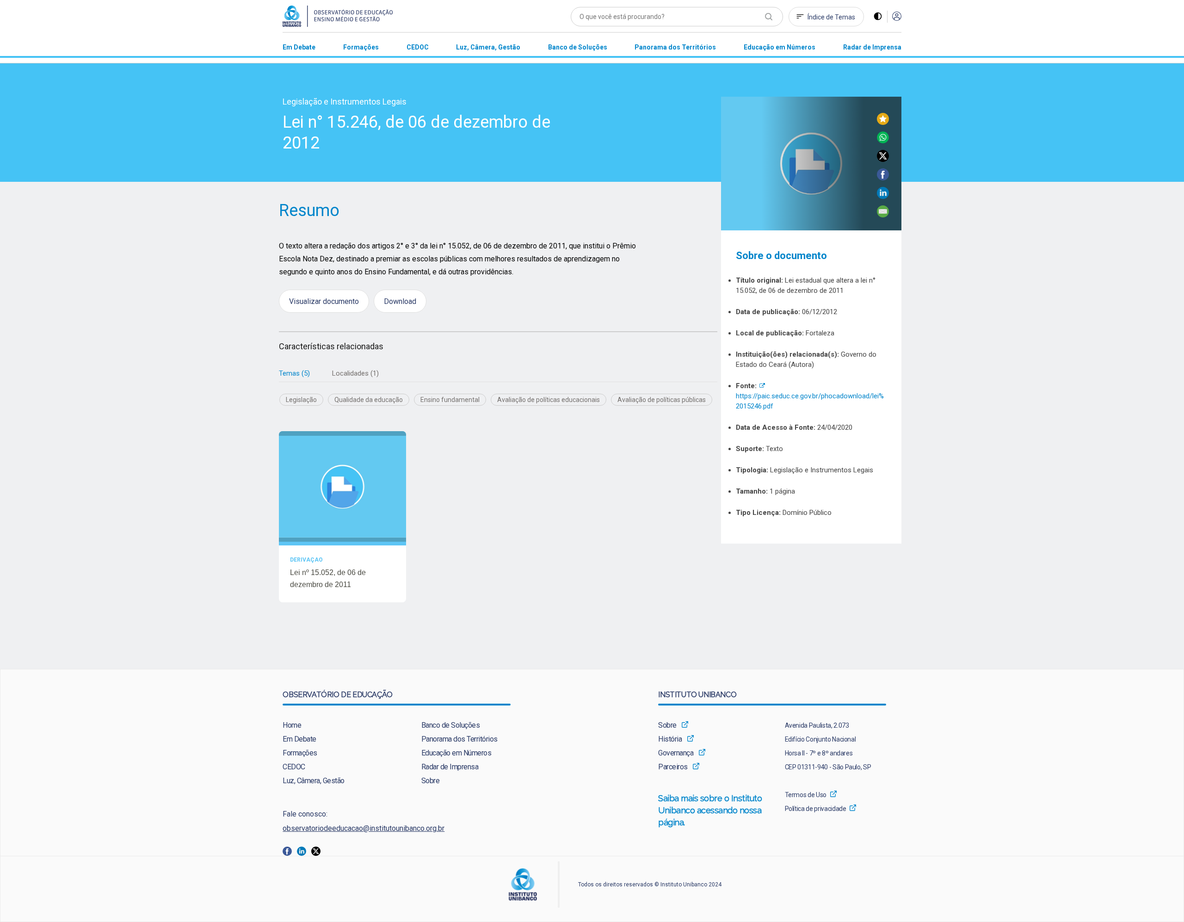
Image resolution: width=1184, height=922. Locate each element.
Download (400, 301)
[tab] (294, 373)
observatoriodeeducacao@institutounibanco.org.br (363, 828)
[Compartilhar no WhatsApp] (883, 140)
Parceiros (673, 766)
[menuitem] (299, 47)
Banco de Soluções (450, 725)
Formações (300, 753)
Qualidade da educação (368, 399)
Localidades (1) (355, 373)
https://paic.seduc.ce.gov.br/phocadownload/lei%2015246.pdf (810, 396)
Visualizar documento (324, 301)
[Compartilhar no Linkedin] (883, 196)
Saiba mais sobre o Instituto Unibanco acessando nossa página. (710, 810)
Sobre (430, 780)
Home (292, 725)
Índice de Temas (831, 17)
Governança (675, 753)
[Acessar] (896, 17)
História (670, 739)
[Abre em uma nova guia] (290, 850)
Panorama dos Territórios (459, 739)
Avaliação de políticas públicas (661, 399)
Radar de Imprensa (450, 766)
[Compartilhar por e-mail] (883, 214)
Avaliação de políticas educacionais (548, 399)
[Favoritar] (883, 122)
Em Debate (299, 739)
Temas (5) (294, 373)
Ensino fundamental (450, 399)
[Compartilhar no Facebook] (883, 177)
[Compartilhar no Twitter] (883, 159)
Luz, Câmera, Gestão (314, 780)
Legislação (301, 399)
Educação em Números (456, 753)
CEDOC (294, 766)
